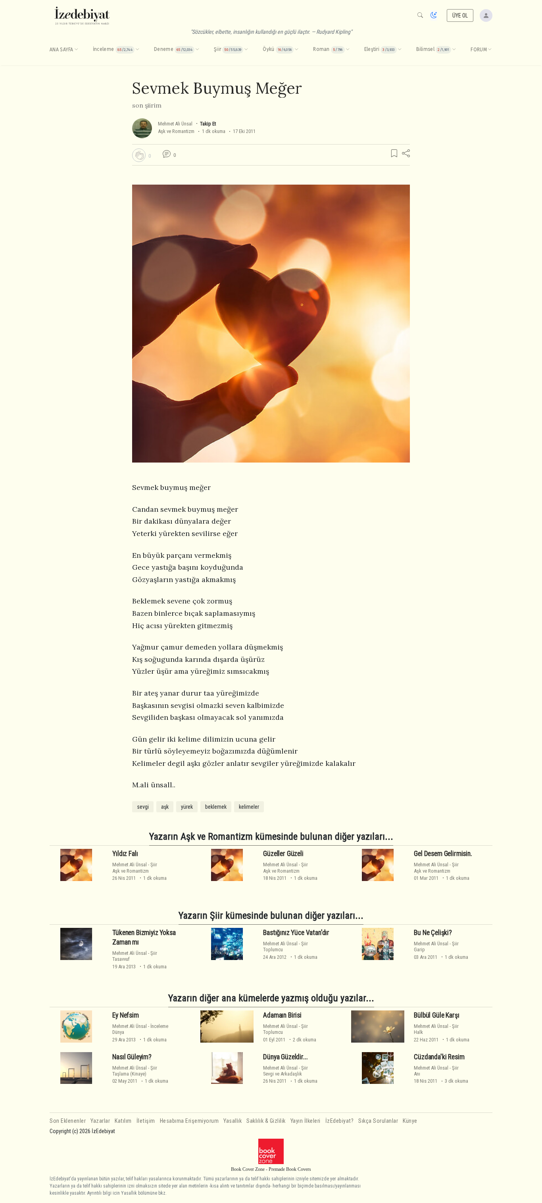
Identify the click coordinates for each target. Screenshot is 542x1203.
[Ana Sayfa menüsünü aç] (76, 49)
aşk (165, 807)
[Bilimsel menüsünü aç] (454, 49)
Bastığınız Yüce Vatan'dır (296, 933)
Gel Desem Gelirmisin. (443, 854)
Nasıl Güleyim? (132, 1057)
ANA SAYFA (61, 49)
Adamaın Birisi (282, 1015)
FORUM (479, 49)
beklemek (216, 807)
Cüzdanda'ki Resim (439, 1057)
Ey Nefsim (125, 1015)
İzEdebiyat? (339, 1121)
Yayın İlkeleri (305, 1121)
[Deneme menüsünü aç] (197, 49)
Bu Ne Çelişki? (433, 933)
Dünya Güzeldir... (285, 1057)
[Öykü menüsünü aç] (296, 49)
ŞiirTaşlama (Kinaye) (134, 1071)
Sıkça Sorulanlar (378, 1121)
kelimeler (249, 807)
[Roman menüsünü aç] (347, 49)
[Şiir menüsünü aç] (246, 49)
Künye (410, 1121)
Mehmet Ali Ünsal (175, 124)
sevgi (143, 807)
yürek (187, 807)
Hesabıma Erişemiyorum (189, 1121)
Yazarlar (100, 1121)
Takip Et (208, 124)
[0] (139, 155)
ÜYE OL (460, 15)
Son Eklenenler (68, 1121)
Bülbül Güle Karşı (436, 1015)
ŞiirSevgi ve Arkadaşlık (285, 1071)
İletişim (145, 1121)
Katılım (123, 1121)
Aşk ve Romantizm (176, 131)
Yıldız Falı (125, 854)
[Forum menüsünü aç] (489, 49)
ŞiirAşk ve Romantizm (134, 867)
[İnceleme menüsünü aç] (137, 49)
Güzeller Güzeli (283, 854)
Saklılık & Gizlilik (266, 1121)
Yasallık (232, 1121)
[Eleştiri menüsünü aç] (399, 49)
